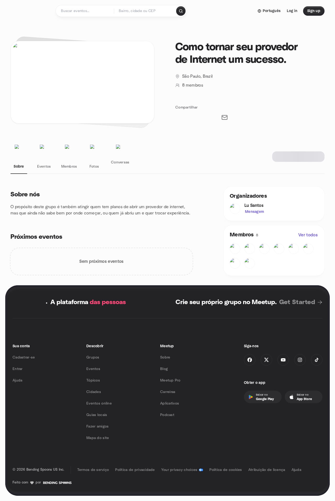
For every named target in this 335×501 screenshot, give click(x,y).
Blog (164, 369)
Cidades (93, 392)
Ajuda (17, 380)
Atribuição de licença (266, 470)
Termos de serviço (93, 470)
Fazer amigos (97, 426)
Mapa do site (97, 438)
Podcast (167, 415)
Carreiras (168, 392)
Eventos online (99, 403)
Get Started (297, 302)
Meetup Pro (170, 380)
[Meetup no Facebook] (249, 360)
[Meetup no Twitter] (266, 360)
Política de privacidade (135, 470)
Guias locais (96, 415)
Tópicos (93, 380)
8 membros (192, 85)
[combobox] (145, 11)
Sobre (165, 357)
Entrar (18, 369)
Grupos (92, 357)
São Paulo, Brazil (197, 76)
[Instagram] (300, 360)
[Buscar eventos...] (181, 11)
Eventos (93, 369)
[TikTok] (316, 360)
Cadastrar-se (24, 357)
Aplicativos (169, 403)
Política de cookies (225, 470)
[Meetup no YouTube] (283, 360)
